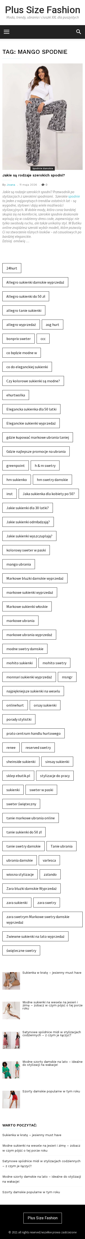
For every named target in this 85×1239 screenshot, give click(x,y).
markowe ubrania (20, 620)
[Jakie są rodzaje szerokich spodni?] (42, 116)
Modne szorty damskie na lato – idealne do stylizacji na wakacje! (41, 1179)
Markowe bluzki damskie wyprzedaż (35, 578)
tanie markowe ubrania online (30, 818)
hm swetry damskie (52, 479)
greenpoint (15, 465)
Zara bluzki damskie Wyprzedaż (31, 888)
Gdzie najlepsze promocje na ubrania (36, 451)
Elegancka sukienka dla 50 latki (31, 409)
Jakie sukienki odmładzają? (28, 522)
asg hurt (52, 324)
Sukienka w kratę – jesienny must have (31, 1135)
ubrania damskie (19, 860)
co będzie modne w (21, 352)
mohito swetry (54, 663)
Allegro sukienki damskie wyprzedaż (35, 282)
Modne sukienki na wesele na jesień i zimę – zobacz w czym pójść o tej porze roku (41, 1148)
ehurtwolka (15, 395)
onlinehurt (15, 705)
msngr (67, 677)
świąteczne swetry (21, 950)
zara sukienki (16, 902)
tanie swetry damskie (23, 846)
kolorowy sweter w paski (26, 550)
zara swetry (46, 902)
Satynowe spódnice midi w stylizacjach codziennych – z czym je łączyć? (41, 1163)
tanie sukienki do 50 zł (24, 832)
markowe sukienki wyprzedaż (29, 592)
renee (11, 747)
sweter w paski (41, 789)
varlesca (49, 860)
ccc (43, 338)
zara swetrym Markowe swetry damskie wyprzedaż (37, 919)
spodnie (74, 196)
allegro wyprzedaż (21, 324)
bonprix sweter (18, 338)
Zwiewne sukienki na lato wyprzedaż (35, 936)
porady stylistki (18, 719)
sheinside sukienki (20, 761)
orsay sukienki (45, 705)
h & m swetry (45, 465)
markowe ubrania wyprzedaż (29, 634)
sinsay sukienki (57, 761)
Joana (11, 184)
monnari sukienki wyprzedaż (29, 677)
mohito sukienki (19, 663)
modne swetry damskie (24, 648)
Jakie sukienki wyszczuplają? (29, 536)
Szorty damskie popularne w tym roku (31, 1192)
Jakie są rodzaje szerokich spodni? (33, 175)
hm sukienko (16, 479)
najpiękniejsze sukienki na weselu (33, 691)
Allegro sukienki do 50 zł (25, 296)
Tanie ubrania (61, 846)
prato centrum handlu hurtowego (33, 733)
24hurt (11, 268)
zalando (50, 874)
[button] (78, 31)
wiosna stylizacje (20, 874)
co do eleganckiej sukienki (27, 366)
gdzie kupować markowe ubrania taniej (37, 437)
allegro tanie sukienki (23, 310)
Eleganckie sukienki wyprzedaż (31, 423)
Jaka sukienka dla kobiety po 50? (49, 493)
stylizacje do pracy (55, 775)
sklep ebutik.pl (18, 775)
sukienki (13, 789)
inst (9, 493)
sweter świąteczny (21, 803)
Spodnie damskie (42, 168)
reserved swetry (38, 747)
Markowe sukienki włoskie (27, 606)
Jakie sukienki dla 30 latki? (27, 507)
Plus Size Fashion (42, 10)
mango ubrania (18, 564)
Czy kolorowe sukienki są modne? (33, 381)
